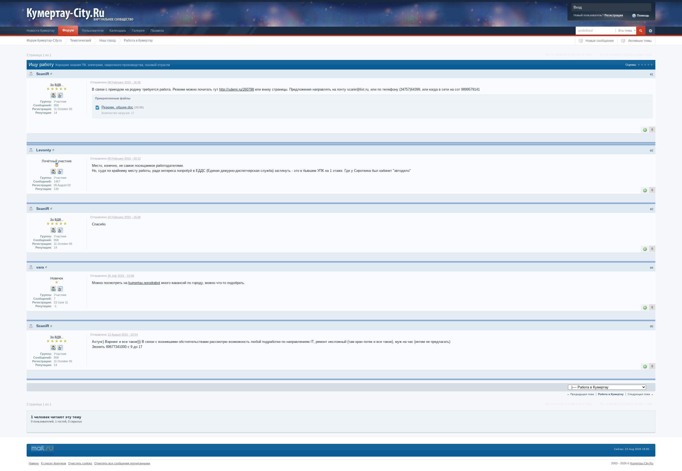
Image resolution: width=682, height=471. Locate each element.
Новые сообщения (600, 40)
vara (40, 267)
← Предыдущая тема (580, 394)
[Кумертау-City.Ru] (67, 13)
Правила (157, 30)
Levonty (43, 150)
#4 (651, 267)
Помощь (642, 15)
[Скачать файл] (97, 107)
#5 (651, 326)
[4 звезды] (648, 64)
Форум (68, 30)
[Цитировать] (60, 95)
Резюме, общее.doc (117, 107)
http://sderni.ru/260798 (236, 89)
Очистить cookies (80, 463)
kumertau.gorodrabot (144, 283)
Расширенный (650, 31)
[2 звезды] (642, 64)
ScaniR (42, 74)
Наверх (34, 463)
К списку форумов (53, 463)
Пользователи (93, 30)
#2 (651, 150)
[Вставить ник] (53, 95)
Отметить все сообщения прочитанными (122, 463)
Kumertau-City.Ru (641, 463)
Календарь (117, 30)
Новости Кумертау (41, 30)
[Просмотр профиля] (51, 74)
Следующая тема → (640, 394)
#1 (651, 74)
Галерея (138, 30)
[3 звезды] (645, 64)
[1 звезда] (638, 64)
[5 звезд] (651, 64)
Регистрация (613, 15)
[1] (645, 129)
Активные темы (640, 40)
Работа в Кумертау (611, 394)
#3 (651, 209)
